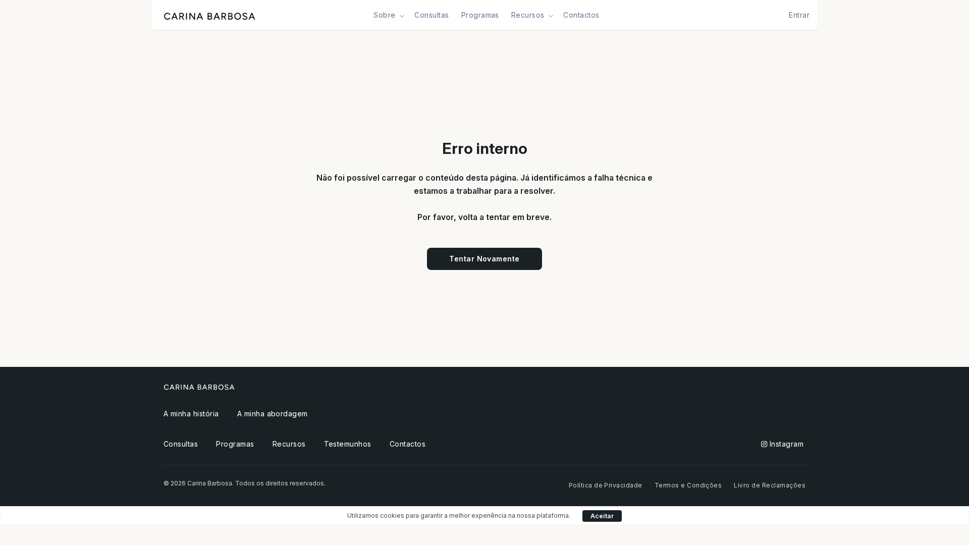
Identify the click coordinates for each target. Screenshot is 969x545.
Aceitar (602, 516)
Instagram (785, 444)
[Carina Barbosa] (209, 15)
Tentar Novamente (484, 258)
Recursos (289, 444)
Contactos (581, 15)
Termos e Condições (688, 485)
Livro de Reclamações (769, 485)
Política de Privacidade (605, 485)
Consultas (431, 15)
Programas (480, 15)
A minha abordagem (272, 413)
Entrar (799, 15)
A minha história (191, 413)
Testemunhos (347, 444)
